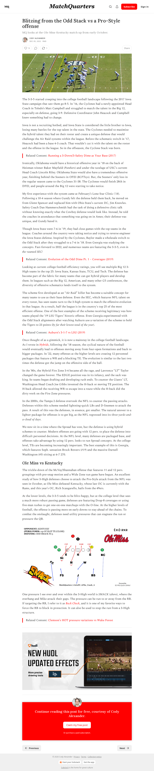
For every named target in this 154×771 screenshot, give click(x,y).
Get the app (89, 762)
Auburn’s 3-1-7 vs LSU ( (63, 332)
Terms (83, 756)
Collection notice (95, 756)
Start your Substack (71, 762)
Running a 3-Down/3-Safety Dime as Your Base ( (78, 156)
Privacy (77, 756)
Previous (34, 748)
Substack (65, 767)
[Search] (110, 7)
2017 (112, 156)
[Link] (18, 463)
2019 (110, 259)
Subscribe (129, 6)
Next (122, 748)
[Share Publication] (117, 7)
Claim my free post (77, 725)
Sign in (145, 6)
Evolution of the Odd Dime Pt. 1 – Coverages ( (77, 259)
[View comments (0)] (36, 48)
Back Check (73, 603)
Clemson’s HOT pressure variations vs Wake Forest (80, 620)
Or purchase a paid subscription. (77, 733)
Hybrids (44, 345)
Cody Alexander (37, 38)
